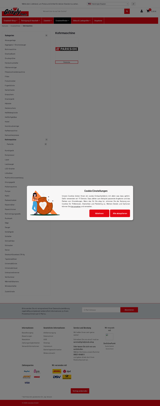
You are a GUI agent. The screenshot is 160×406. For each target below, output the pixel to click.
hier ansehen (76, 206)
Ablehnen (99, 213)
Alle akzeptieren (120, 213)
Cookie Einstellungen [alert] (96, 190)
